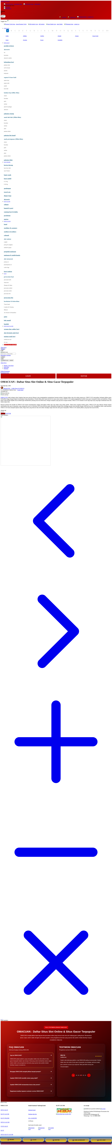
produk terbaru (9, 46)
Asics (7, 40)
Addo (7, 36)
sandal (5, 86)
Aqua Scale (95, 36)
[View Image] (1, 1018)
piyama (5, 70)
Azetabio (60, 40)
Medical (6, 309)
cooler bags (6, 267)
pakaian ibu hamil (9, 135)
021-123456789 (32, 1118)
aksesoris (6, 109)
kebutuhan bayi (9, 62)
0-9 (107, 30)
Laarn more (20, 390)
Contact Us (90, 17)
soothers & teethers (10, 231)
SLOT (2, 1130)
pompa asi (6, 262)
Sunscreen (6, 282)
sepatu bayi (6, 80)
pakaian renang (9, 113)
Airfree (42, 36)
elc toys (5, 342)
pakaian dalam (7, 131)
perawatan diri (7, 293)
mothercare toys (7, 339)
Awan (41, 40)
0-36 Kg (6, 184)
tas (4, 52)
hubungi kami (32, 1110)
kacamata (6, 55)
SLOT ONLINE (5, 1118)
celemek (6, 235)
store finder (60, 24)
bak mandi (7, 320)
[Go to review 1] (76, 1075)
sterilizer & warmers (10, 228)
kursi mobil (7, 178)
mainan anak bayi (9, 336)
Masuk (3, 349)
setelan (5, 104)
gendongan (7, 188)
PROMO (12, 1140)
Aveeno (25, 40)
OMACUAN (4, 397)
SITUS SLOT (4, 1110)
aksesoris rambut (8, 58)
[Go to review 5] (85, 1075)
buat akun (6, 367)
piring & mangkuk (8, 244)
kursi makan (8, 271)
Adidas (25, 36)
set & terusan (7, 67)
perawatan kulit (7, 279)
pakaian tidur (7, 65)
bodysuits (6, 73)
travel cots (7, 192)
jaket (5, 128)
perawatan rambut (8, 288)
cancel (2, 357)
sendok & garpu (7, 247)
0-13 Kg (6, 181)
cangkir (5, 242)
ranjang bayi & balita (11, 212)
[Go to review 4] (83, 1075)
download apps (18, 4)
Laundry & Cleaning (9, 307)
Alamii (59, 36)
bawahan (6, 98)
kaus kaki (6, 88)
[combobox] (8, 354)
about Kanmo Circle (21, 24)
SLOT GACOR (5, 1114)
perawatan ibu (8, 297)
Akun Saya (3, 347)
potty (5, 316)
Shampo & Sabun (8, 285)
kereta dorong (8, 165)
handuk (6, 324)
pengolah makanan (10, 251)
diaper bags (7, 196)
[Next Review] (89, 1075)
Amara (77, 36)
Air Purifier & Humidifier (10, 312)
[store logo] (13, 21)
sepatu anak (6, 83)
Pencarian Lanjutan (6, 355)
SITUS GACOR (5, 1122)
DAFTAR (73, 17)
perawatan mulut (8, 290)
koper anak (7, 175)
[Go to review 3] (80, 1075)
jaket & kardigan (8, 106)
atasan (5, 95)
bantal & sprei (8, 208)
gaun (5, 101)
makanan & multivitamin (12, 255)
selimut (6, 204)
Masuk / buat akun (9, 365)
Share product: (4, 415)
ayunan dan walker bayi (11, 329)
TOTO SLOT (4, 1126)
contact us (76, 24)
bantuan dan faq (32, 1114)
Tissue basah (7, 304)
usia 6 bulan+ (7, 170)
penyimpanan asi (8, 264)
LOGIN (64, 17)
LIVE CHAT (102, 1139)
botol (5, 224)
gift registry (37, 4)
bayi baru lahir (7, 168)
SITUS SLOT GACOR (7, 1134)
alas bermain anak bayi (11, 333)
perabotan (7, 215)
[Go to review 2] (78, 1075)
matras (6, 219)
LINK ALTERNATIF (80, 1139)
